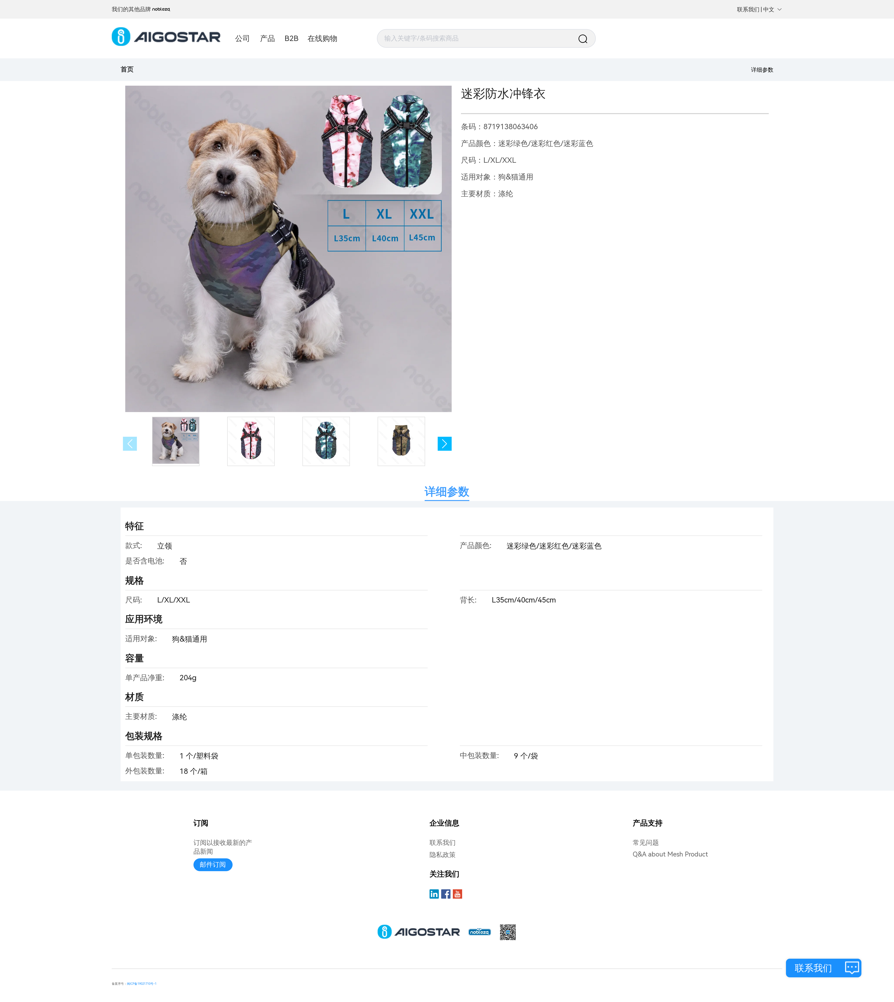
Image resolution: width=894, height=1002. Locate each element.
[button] (445, 444)
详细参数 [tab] (447, 491)
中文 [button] (768, 9)
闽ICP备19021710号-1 (141, 983)
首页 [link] (127, 69)
